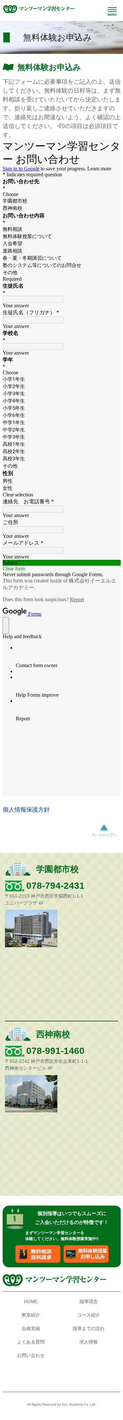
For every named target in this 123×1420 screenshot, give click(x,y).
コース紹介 (88, 1315)
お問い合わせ (31, 1355)
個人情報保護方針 (26, 809)
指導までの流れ (88, 1328)
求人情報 (88, 1341)
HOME (31, 1301)
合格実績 (31, 1328)
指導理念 (88, 1301)
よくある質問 (31, 1341)
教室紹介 (31, 1315)
